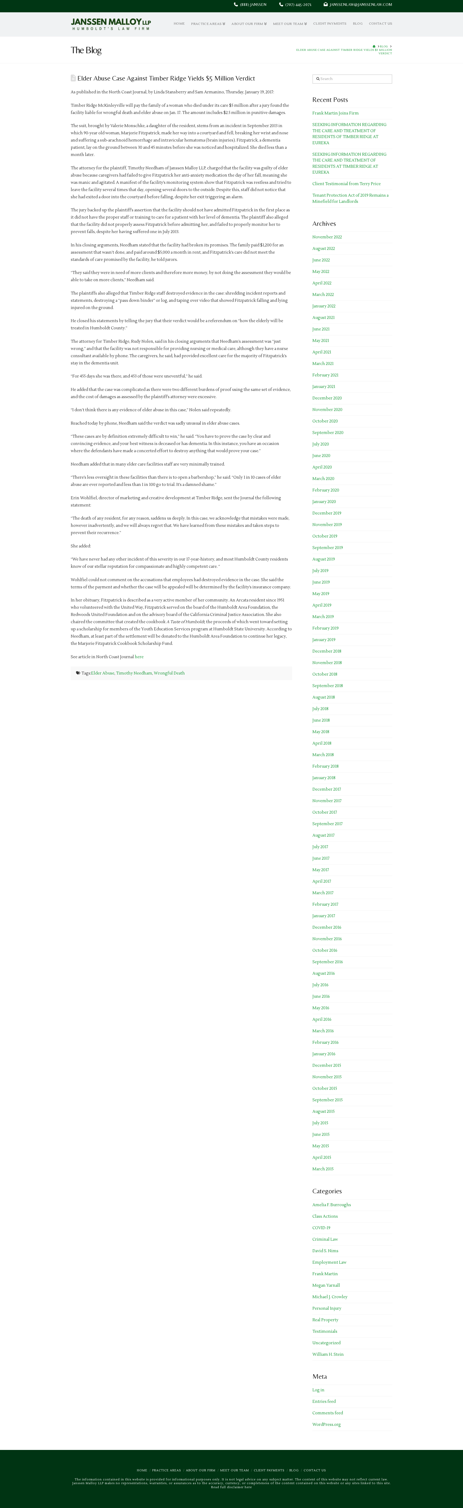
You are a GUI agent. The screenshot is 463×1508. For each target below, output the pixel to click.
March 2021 (323, 363)
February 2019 (325, 628)
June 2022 (321, 260)
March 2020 (323, 478)
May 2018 (320, 731)
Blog (294, 1470)
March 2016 (323, 1031)
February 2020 (325, 490)
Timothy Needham (134, 673)
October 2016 (324, 950)
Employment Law (329, 1262)
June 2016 (321, 996)
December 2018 (326, 651)
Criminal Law (325, 1239)
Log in (318, 1390)
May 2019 (320, 593)
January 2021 (323, 386)
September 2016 (327, 962)
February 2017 (325, 904)
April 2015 (321, 1157)
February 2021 (325, 375)
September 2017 (327, 824)
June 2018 (321, 720)
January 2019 (323, 639)
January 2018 (323, 777)
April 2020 (322, 467)
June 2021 (321, 329)
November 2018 (327, 662)
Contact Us (315, 1470)
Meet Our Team (234, 1470)
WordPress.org (326, 1424)
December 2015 (326, 1065)
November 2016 (327, 939)
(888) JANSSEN (252, 4)
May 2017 (320, 870)
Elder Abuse (102, 673)
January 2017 (323, 916)
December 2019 (326, 513)
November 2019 (327, 524)
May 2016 (320, 1008)
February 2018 (325, 766)
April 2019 (321, 605)
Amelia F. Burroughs (331, 1205)
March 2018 (323, 754)
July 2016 (320, 985)
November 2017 (327, 800)
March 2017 (323, 893)
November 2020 (327, 409)
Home (142, 1470)
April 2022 (321, 283)
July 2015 (320, 1123)
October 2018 (324, 674)
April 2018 (321, 743)
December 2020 (327, 398)
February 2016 (325, 1042)
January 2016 (323, 1054)
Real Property (325, 1320)
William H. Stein (328, 1354)
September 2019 (327, 547)
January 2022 (323, 306)
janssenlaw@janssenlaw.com (360, 4)
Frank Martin (325, 1274)
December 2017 (326, 789)
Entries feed (324, 1401)
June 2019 (321, 582)
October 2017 (324, 812)
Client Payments (269, 1470)
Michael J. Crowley (330, 1297)
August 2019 (323, 559)
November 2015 (327, 1077)
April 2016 (321, 1019)
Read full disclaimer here (231, 1487)
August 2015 (323, 1111)
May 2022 (320, 271)
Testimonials (324, 1331)
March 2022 (323, 294)
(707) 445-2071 (303, 4)
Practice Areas (166, 1470)
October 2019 (324, 536)
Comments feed (327, 1413)
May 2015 (320, 1146)
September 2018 (327, 685)
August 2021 (323, 317)
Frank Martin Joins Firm (335, 113)
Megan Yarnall (326, 1285)
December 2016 (326, 927)
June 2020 (321, 455)
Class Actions (325, 1216)
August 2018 (323, 697)
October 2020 (325, 421)
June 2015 (321, 1134)
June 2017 (321, 858)
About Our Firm (200, 1470)
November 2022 (327, 237)
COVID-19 (321, 1228)
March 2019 (323, 616)
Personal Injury (326, 1308)
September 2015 (327, 1100)
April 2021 (321, 352)
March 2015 (323, 1169)
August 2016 (323, 973)
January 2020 (324, 501)
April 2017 (321, 881)
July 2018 (320, 708)
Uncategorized (326, 1343)
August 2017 (323, 835)
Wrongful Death (169, 673)
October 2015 (324, 1088)
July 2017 (320, 847)
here (139, 657)
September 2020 (327, 432)
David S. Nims (325, 1251)
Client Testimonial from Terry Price (346, 183)
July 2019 (320, 570)
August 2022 (323, 248)
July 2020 (320, 444)
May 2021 (320, 340)
